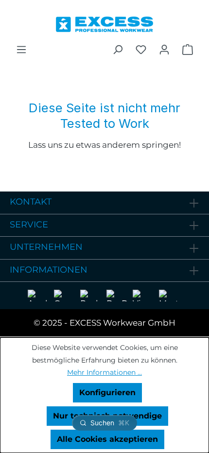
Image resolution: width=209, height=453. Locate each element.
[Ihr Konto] (164, 49)
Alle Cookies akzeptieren (107, 439)
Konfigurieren (107, 392)
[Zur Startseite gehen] (104, 22)
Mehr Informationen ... (104, 372)
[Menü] (21, 49)
